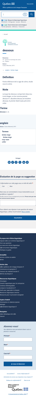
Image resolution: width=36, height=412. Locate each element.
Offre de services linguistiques (8, 247)
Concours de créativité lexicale (9, 271)
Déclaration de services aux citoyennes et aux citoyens (17, 377)
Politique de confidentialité (13, 380)
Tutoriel (2, 316)
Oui (3, 186)
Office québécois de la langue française (15, 7)
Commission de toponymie (7, 269)
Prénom (7, 336)
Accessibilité (10, 373)
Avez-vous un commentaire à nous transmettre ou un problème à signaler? (17, 193)
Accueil (6, 34)
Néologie (2, 304)
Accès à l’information (22, 373)
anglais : (11, 70)
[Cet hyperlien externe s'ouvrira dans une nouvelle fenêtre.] (8, 4)
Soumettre (18, 218)
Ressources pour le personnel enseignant (12, 295)
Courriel (7, 354)
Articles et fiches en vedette (8, 257)
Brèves (2, 259)
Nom (6, 345)
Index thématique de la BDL (8, 314)
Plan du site (27, 380)
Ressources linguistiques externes (9, 292)
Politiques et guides (5, 250)
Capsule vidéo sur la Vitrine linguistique (11, 241)
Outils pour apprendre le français (9, 290)
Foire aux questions (5, 243)
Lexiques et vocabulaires (7, 288)
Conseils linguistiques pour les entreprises (12, 283)
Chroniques (3, 281)
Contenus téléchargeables (7, 285)
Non (11, 186)
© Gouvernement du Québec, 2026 (17, 394)
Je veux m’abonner (18, 364)
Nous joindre (30, 4)
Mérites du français (5, 274)
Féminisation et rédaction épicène (10, 302)
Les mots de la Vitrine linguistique (10, 245)
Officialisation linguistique (7, 306)
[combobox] (15, 14)
